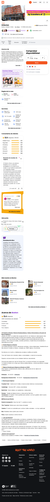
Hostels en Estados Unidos (31, 435)
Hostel (3, 23)
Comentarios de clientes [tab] (24, 42)
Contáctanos (21, 472)
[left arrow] (17, 71)
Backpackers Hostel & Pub (30, 377)
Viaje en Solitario (33, 471)
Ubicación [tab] (16, 42)
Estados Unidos (9, 27)
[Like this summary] (18, 188)
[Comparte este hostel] (47, 20)
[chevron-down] (20, 317)
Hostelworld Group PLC (41, 459)
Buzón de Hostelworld (41, 480)
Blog (30, 460)
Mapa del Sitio (16, 495)
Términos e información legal (25, 492)
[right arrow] (21, 71)
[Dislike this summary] (22, 188)
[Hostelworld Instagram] (9, 458)
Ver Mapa (17, 27)
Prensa (40, 462)
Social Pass (31, 457)
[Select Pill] (30, 2)
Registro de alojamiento (41, 473)
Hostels (20, 457)
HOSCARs (31, 467)
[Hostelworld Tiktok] (9, 461)
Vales (39, 492)
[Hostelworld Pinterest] (6, 461)
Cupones (35, 492)
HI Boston (17, 374)
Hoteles (20, 460)
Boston (3, 27)
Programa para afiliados (42, 477)
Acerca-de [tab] (3, 42)
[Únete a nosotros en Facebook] (3, 458)
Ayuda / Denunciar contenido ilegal (22, 476)
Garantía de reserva (31, 464)
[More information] (21, 158)
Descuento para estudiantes (32, 474)
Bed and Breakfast (21, 464)
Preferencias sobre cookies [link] (26, 495)
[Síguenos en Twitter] (6, 458)
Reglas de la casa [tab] (9, 42)
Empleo (41, 465)
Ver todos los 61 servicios (16, 34)
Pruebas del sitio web (7, 495)
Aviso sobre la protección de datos (10, 492)
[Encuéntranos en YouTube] (3, 461)
